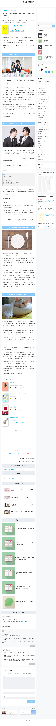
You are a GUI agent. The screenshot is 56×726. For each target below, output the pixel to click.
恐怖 (43, 183)
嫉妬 (39, 181)
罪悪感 (44, 187)
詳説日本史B (12, 382)
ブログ (41, 152)
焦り (44, 185)
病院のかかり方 (42, 117)
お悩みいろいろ (42, 83)
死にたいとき (42, 94)
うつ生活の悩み (42, 86)
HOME (28, 720)
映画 (40, 149)
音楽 (40, 147)
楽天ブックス (18, 30)
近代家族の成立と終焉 (14, 417)
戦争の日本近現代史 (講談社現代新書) (16, 405)
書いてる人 (22, 5)
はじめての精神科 (43, 115)
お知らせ (40, 159)
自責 (33, 461)
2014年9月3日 (7, 632)
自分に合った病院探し (43, 111)
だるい (46, 177)
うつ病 (41, 127)
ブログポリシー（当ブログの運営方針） (38, 723)
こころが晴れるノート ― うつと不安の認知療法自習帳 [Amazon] (49, 215)
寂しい (48, 181)
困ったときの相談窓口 (30, 5)
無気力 (39, 185)
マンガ (41, 145)
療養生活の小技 (42, 108)
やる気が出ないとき (43, 101)
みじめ (39, 179)
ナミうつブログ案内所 (9, 478)
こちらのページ (21, 621)
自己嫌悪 (40, 189)
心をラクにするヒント (43, 97)
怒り (39, 183)
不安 (49, 179)
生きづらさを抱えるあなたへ (44, 81)
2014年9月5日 (7, 650)
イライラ (45, 179)
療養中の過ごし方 (42, 106)
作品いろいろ (41, 141)
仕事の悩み (41, 88)
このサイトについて (9, 477)
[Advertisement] (18, 439)
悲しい (48, 183)
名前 (4, 691)
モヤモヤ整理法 (42, 103)
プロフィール (8, 480)
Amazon (13, 30)
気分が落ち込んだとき (43, 99)
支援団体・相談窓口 (43, 122)
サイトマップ (27, 723)
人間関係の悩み (31, 458)
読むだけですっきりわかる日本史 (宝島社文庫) (18, 393)
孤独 (43, 181)
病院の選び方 (42, 113)
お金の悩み (41, 90)
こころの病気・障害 (43, 125)
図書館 (23, 30)
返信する (32, 645)
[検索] (53, 26)
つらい (25, 461)
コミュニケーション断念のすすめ (16, 25)
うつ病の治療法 (42, 133)
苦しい (49, 189)
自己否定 (49, 187)
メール (4, 696)
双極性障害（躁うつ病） (44, 129)
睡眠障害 (41, 131)
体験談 (40, 138)
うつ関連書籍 (41, 120)
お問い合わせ (38, 5)
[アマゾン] (41, 217)
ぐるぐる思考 (40, 177)
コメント (5, 676)
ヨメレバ (14, 26)
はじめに (17, 5)
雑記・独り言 (41, 154)
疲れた (29, 461)
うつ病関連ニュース (42, 136)
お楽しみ (40, 156)
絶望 (39, 187)
